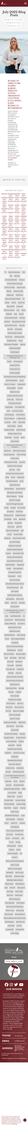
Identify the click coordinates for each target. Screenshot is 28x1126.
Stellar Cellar (11, 796)
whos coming (19, 872)
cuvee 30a (7, 422)
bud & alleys (18, 329)
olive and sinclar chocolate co (14, 680)
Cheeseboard (21, 384)
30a (11, 276)
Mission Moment (9, 654)
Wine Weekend (9, 922)
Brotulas (10, 329)
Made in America (20, 620)
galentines (22, 519)
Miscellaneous (11, 650)
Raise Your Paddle (18, 711)
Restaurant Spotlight (10, 722)
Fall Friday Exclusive (12, 481)
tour (22, 838)
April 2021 (17, 212)
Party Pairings (15, 696)
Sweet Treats (15, 812)
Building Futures (19, 337)
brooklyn (21, 325)
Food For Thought (14, 500)
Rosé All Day (10, 726)
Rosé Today (19, 726)
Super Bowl (7, 808)
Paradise (18, 692)
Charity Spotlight (15, 373)
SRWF (23, 789)
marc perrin (21, 623)
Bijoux (23, 310)
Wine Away (10, 891)
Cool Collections (19, 407)
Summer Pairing (20, 800)
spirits (15, 781)
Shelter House (10, 768)
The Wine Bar (19, 834)
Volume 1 (15, 857)
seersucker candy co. (15, 764)
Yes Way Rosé (20, 929)
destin (22, 437)
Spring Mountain (19, 785)
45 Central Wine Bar (11, 280)
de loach (16, 437)
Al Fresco (21, 280)
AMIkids (9, 291)
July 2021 (4, 212)
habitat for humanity (15, 546)
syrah (22, 815)
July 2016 (10, 231)
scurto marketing (11, 741)
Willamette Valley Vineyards (15, 880)
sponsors (8, 785)
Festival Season (20, 489)
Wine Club (10, 895)
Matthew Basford (10, 635)
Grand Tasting (18, 534)
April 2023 (24, 201)
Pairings (11, 692)
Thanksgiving (15, 827)
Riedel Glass (22, 722)
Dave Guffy (21, 422)
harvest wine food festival (14, 557)
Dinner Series (15, 458)
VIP (21, 853)
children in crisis (14, 392)
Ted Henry (20, 819)
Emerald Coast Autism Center (14, 473)
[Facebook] (6, 984)
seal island (11, 745)
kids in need (19, 599)
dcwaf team (8, 437)
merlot (7, 639)
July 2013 (10, 257)
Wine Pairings (9, 914)
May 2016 (23, 231)
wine (6, 888)
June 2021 (11, 212)
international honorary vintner (15, 584)
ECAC (18, 470)
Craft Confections (9, 418)
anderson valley (18, 291)
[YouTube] (21, 984)
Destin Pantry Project (19, 451)
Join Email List (14, 961)
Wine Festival (20, 903)
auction (14, 302)
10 (5, 272)
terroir (7, 823)
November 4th (10, 669)
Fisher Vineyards (11, 496)
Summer (19, 796)
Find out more (14, 1124)
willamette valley (19, 876)
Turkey (11, 842)
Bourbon (7, 321)
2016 (23, 272)
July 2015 (10, 242)
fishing (21, 496)
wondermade (9, 929)
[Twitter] (16, 984)
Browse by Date (14, 22)
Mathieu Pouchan (15, 631)
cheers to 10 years (9, 384)
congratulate (9, 407)
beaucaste (20, 306)
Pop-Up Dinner (19, 707)
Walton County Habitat (14, 869)
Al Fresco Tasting (10, 287)
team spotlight (10, 819)
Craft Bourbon (20, 415)
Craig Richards (21, 418)
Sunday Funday (20, 804)
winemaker (11, 926)
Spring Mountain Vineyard (12, 789)
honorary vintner (15, 580)
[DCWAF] (3, 3)
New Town (22, 658)
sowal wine (8, 781)
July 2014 (23, 249)
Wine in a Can (10, 910)
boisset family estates (11, 318)
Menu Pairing (21, 635)
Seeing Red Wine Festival (15, 760)
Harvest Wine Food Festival (15, 561)
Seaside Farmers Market (15, 749)
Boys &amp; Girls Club (18, 321)
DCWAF (20, 426)
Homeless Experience (15, 572)
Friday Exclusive (8, 515)
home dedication (18, 568)
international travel (12, 587)
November (19, 665)
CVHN (14, 422)
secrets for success (18, 753)
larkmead (22, 603)
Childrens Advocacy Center (14, 396)
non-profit (10, 665)
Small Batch (20, 768)
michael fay (15, 642)
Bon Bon (22, 318)
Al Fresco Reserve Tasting (14, 283)
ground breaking (15, 542)
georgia (10, 523)
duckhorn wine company (15, 466)
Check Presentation (11, 380)
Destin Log (7, 451)
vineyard (11, 850)
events (13, 477)
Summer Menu (9, 800)
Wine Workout (20, 922)
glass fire (19, 527)
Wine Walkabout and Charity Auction (14, 918)
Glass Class (11, 527)
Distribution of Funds (11, 462)
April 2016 (4, 235)
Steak (20, 793)
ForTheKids (10, 511)
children (20, 388)
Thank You (14, 823)
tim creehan (15, 838)
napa (6, 658)
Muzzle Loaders (20, 654)
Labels (7, 603)
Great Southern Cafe (19, 538)
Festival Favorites (15, 485)
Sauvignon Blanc (9, 737)
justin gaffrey (10, 599)
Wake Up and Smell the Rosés (14, 861)
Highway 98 (20, 565)
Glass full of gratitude (12, 530)
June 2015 (17, 242)
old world (18, 673)
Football (13, 508)
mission (20, 650)
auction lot (21, 302)
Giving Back (18, 523)
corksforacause (9, 415)
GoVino (9, 534)
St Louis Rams (12, 793)
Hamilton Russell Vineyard (14, 549)
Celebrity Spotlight (14, 348)
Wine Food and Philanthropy (14, 907)
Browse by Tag (14, 26)
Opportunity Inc (14, 684)
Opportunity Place (11, 688)
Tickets (8, 838)
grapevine (8, 538)
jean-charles (14, 591)
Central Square (14, 352)
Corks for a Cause (17, 411)
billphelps (9, 314)
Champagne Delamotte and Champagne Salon (15, 357)
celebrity (22, 344)
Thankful (22, 823)
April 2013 (17, 257)
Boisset (21, 314)
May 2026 (4, 194)
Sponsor (22, 781)
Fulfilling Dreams (20, 515)
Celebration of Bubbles (11, 344)
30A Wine (17, 276)
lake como (14, 603)
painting (21, 688)
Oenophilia (20, 669)
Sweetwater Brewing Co (12, 815)
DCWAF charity (20, 430)
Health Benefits (10, 565)
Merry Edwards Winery (17, 639)
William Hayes (9, 884)
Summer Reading (9, 804)
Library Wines (15, 606)
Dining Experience (9, 454)
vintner (18, 850)
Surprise (22, 808)
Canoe (20, 340)
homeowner (11, 576)
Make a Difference (10, 623)
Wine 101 (12, 888)
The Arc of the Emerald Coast (14, 831)
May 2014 (4, 253)
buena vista (8, 337)
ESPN (7, 477)
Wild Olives (9, 876)
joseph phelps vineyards (15, 595)
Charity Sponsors (15, 369)
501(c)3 (14, 957)
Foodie (6, 508)
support (15, 808)
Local (6, 616)
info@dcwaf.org (19, 1041)
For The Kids (21, 508)
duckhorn (22, 462)
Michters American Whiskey (15, 646)
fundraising (7, 519)
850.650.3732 (19, 1035)
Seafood (21, 741)
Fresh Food (19, 511)
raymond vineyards (14, 715)
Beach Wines (10, 306)
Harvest (8, 553)
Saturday (22, 734)
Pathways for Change (14, 699)
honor (19, 576)
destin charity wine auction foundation (15, 446)
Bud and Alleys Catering (15, 333)
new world (10, 661)
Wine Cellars (19, 891)
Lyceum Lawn (9, 620)
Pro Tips (8, 711)
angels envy (10, 295)
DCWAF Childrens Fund (14, 434)
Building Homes (11, 340)
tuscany (18, 842)
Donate (14, 971)
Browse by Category (14, 19)
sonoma (8, 772)
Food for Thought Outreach (15, 504)
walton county (15, 865)
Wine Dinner (18, 895)
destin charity (15, 441)
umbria (20, 846)
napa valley (13, 658)
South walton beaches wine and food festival (15, 776)
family (21, 481)
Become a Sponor (9, 310)
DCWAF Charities (9, 430)
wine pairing (19, 910)
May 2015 (23, 242)
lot (24, 616)
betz (18, 310)
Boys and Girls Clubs (11, 325)
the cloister (9, 834)
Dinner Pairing (21, 454)
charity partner (18, 361)
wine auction (21, 888)
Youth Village (15, 933)
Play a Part (9, 707)
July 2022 (10, 208)
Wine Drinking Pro (14, 899)
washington (9, 872)
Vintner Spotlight (13, 853)
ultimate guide (11, 846)
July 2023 (10, 201)
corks (8, 411)
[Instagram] (11, 984)
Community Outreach (15, 403)
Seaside (19, 745)
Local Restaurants (15, 616)
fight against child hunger (14, 492)
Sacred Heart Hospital (11, 734)
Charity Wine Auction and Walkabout (14, 377)
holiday (9, 568)
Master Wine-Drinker (15, 627)
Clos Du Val (19, 399)
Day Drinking (11, 426)
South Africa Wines (18, 772)
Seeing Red (15, 756)
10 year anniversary (14, 272)
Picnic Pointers (10, 703)
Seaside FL (8, 753)
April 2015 (4, 246)
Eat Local (12, 470)
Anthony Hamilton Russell (12, 299)
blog (15, 314)
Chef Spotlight (11, 388)
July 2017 (17, 223)
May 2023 (17, 201)
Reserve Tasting (15, 718)
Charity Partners (15, 365)
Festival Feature (9, 489)
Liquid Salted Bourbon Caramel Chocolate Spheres (15, 611)
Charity (9, 361)
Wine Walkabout (20, 914)
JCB (22, 587)
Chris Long (10, 399)
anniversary (19, 295)
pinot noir (20, 703)
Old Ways (11, 673)
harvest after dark (18, 553)
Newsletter (19, 661)
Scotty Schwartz (20, 737)
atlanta (7, 302)
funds (15, 519)
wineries (19, 926)
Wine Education (9, 903)
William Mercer (20, 884)
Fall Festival (20, 477)
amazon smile (21, 287)
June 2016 (17, 231)
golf (22, 530)
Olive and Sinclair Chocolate (15, 677)
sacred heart (14, 730)
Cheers (22, 380)
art (23, 299)
